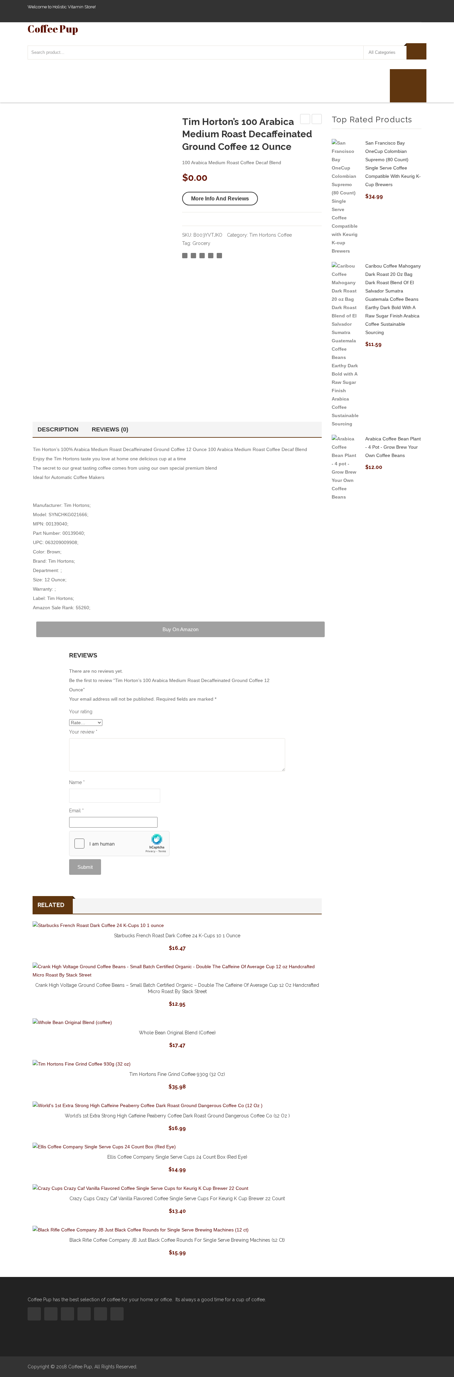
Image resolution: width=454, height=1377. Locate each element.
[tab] (60, 429)
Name (77, 782)
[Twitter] (193, 255)
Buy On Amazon (180, 629)
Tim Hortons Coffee (270, 235)
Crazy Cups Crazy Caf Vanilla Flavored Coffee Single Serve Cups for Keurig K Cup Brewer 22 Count (177, 1198)
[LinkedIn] (219, 255)
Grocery (201, 243)
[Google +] (210, 255)
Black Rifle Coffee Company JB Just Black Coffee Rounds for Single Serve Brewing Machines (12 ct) (177, 1240)
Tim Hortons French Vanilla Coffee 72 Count (305, 120)
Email (76, 810)
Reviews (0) (110, 429)
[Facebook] (184, 255)
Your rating (80, 711)
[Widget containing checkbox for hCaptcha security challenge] (119, 843)
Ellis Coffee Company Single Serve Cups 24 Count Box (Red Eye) (177, 1157)
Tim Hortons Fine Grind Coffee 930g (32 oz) (177, 1074)
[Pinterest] (202, 255)
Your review (83, 732)
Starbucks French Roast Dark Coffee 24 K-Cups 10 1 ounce (177, 935)
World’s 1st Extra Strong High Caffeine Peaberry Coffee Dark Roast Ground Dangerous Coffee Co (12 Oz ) (177, 1115)
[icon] (34, 1313)
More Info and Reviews (220, 198)
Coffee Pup (53, 29)
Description (58, 429)
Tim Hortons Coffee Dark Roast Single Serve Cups (317, 120)
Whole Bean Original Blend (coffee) (177, 1032)
